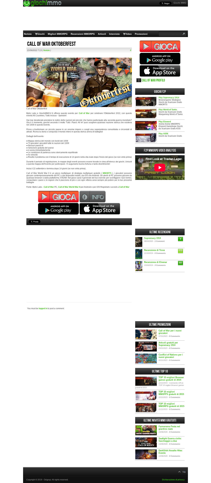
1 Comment (160, 241)
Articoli (102, 34)
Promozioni (141, 34)
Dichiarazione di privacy (173, 480)
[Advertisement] (79, 258)
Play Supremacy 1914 (169, 97)
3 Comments (160, 265)
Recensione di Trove (154, 250)
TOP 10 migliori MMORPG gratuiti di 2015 (171, 405)
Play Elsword (165, 122)
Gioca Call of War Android (160, 58)
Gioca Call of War (160, 46)
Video (128, 34)
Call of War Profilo (153, 80)
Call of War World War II (69, 187)
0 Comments (160, 253)
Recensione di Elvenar (155, 262)
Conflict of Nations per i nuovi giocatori (171, 355)
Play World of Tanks (168, 109)
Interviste (114, 34)
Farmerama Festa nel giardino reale (169, 427)
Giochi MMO (180, 3)
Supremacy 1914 (152, 238)
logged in (43, 308)
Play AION (163, 134)
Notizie (28, 34)
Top (184, 472)
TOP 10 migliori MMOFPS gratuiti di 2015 (171, 392)
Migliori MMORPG (58, 34)
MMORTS (107, 173)
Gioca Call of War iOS (160, 71)
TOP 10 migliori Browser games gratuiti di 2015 (171, 378)
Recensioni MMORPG (83, 34)
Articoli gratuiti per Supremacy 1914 (168, 343)
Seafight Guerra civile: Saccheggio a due (170, 439)
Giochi (41, 34)
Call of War (84, 113)
